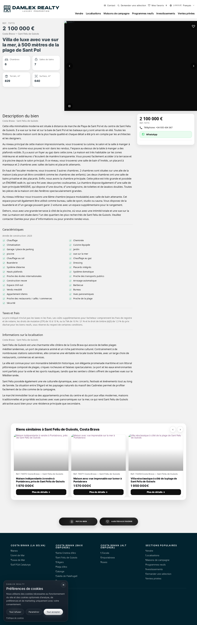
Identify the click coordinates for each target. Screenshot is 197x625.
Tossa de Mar (18, 560)
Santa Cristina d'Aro (66, 553)
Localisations (93, 13)
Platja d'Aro (61, 566)
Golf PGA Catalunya (20, 564)
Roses (104, 562)
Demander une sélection (158, 574)
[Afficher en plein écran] (69, 106)
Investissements (165, 13)
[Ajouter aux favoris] (193, 26)
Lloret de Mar (18, 555)
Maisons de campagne (116, 13)
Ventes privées (186, 13)
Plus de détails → (41, 492)
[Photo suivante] (193, 66)
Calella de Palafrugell (66, 576)
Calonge (60, 571)
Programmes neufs (143, 13)
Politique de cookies (15, 618)
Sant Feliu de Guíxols (66, 557)
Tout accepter (53, 612)
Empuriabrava (108, 557)
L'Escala (105, 553)
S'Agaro (60, 562)
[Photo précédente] (69, 66)
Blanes (14, 550)
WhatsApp (151, 134)
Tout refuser (15, 612)
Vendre (79, 13)
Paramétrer (34, 612)
